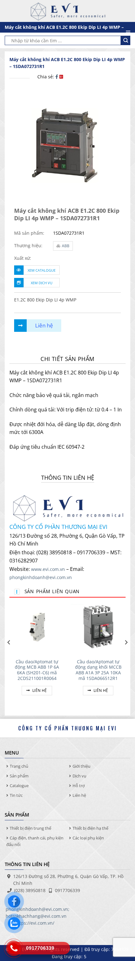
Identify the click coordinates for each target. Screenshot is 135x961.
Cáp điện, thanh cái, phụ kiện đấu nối (34, 841)
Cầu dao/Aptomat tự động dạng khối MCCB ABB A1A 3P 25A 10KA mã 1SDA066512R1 (98, 670)
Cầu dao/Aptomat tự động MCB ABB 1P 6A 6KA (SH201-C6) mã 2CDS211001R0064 (37, 670)
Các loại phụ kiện (88, 838)
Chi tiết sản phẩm (67, 359)
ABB (65, 245)
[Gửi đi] (125, 40)
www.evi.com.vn (48, 569)
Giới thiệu (81, 766)
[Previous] (9, 654)
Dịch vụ (79, 776)
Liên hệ (39, 690)
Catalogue (19, 785)
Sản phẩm (19, 776)
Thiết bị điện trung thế (30, 828)
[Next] (126, 654)
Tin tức (16, 795)
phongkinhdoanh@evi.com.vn (40, 577)
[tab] (67, 359)
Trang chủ (19, 766)
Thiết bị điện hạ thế (90, 828)
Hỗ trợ (79, 785)
